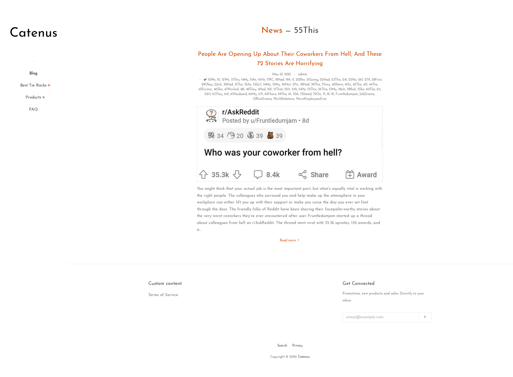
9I (332, 94)
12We (225, 79)
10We (211, 79)
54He (302, 89)
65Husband (238, 94)
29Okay (207, 84)
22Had (325, 79)
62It (208, 94)
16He (261, 79)
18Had (279, 79)
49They (251, 89)
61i (378, 89)
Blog (33, 74)
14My (244, 79)
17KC (270, 79)
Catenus (304, 357)
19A (288, 79)
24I (344, 79)
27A (367, 79)
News (271, 30)
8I (328, 94)
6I (289, 94)
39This (315, 84)
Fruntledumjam (347, 94)
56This (322, 89)
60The (370, 89)
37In (295, 84)
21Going (312, 79)
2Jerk (218, 84)
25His (352, 79)
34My (267, 84)
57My (333, 89)
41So (348, 84)
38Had (304, 84)
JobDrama (366, 94)
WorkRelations (283, 99)
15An (253, 79)
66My (252, 94)
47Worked (231, 89)
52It (287, 89)
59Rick (351, 89)
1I (293, 79)
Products (33, 98)
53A (294, 89)
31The (239, 84)
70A (295, 94)
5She (360, 89)
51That (278, 89)
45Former (205, 89)
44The (373, 84)
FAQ (33, 110)
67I (260, 94)
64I (226, 94)
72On (317, 94)
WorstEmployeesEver (311, 99)
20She (300, 79)
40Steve (337, 84)
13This (235, 79)
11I (218, 79)
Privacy (297, 345)
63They (217, 94)
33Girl (257, 84)
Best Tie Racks (33, 86)
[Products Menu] (43, 98)
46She (218, 89)
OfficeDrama (262, 99)
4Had (262, 89)
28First (377, 79)
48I (242, 89)
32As (247, 84)
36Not (286, 84)
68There (270, 94)
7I (324, 94)
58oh (341, 89)
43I (365, 84)
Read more (288, 240)
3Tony (326, 84)
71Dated (306, 94)
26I (360, 79)
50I (269, 89)
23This (336, 79)
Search (282, 345)
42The (357, 84)
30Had (228, 84)
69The (282, 94)
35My (276, 84)
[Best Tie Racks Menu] (49, 86)
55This (311, 89)
